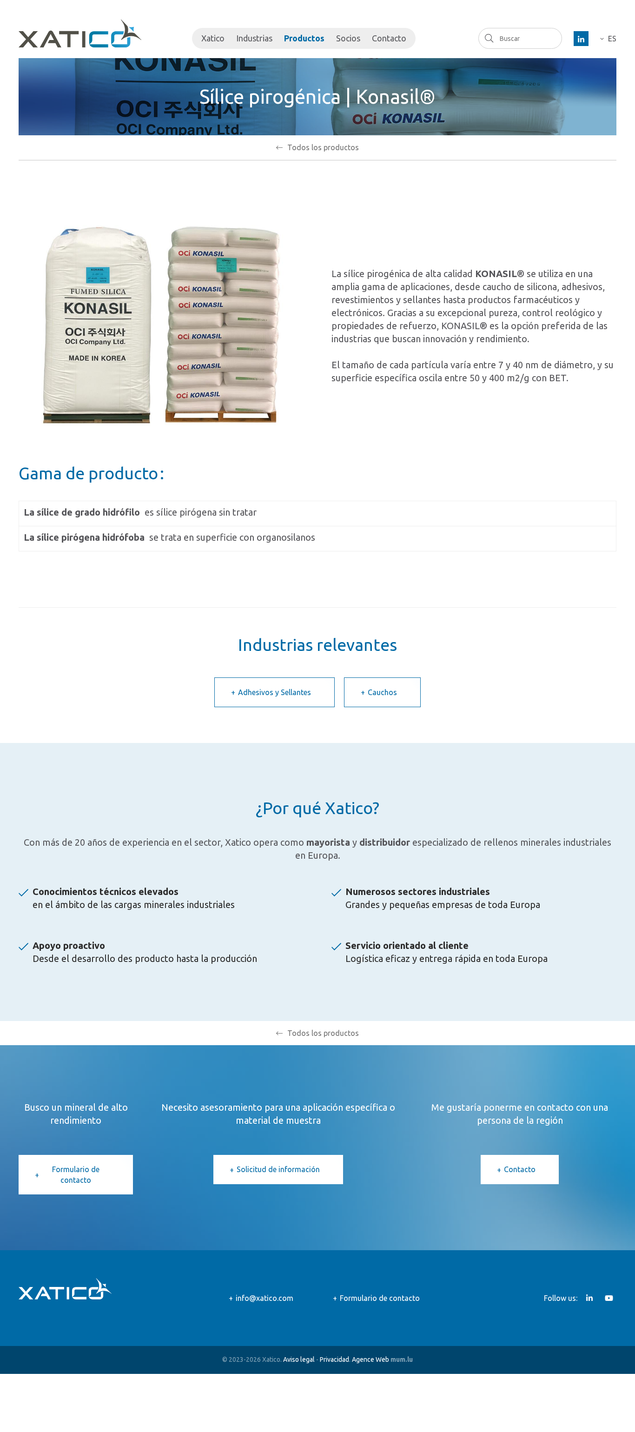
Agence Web (370, 1359)
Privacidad (334, 1359)
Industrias (254, 38)
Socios (348, 38)
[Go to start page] (80, 33)
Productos (304, 38)
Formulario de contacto (75, 1174)
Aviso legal (299, 1359)
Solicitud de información (278, 1169)
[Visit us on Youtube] (609, 1298)
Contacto (389, 38)
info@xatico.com (264, 1298)
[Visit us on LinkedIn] (581, 38)
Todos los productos (323, 147)
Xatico (213, 38)
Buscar (489, 38)
